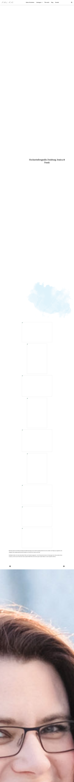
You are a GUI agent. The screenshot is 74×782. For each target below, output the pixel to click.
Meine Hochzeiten (30, 2)
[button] (71, 2)
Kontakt (57, 2)
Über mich (46, 2)
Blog (52, 2)
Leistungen (38, 2)
